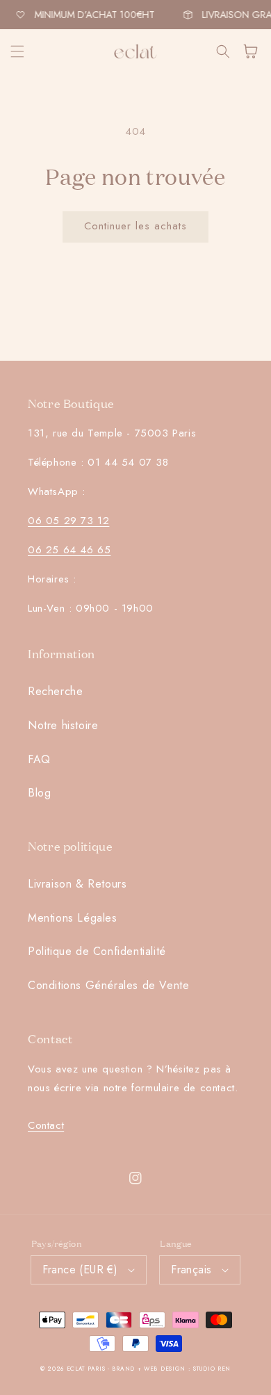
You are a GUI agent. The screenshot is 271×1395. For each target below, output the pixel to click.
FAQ (39, 759)
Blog (39, 793)
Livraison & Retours (77, 884)
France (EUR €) (80, 1270)
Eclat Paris (86, 1368)
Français (191, 1270)
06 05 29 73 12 (68, 520)
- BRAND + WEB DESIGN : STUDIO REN (169, 1368)
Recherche (55, 691)
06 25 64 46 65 (69, 549)
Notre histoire (63, 725)
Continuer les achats (135, 226)
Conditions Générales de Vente (108, 985)
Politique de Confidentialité (97, 951)
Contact (46, 1125)
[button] (17, 51)
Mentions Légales (72, 918)
